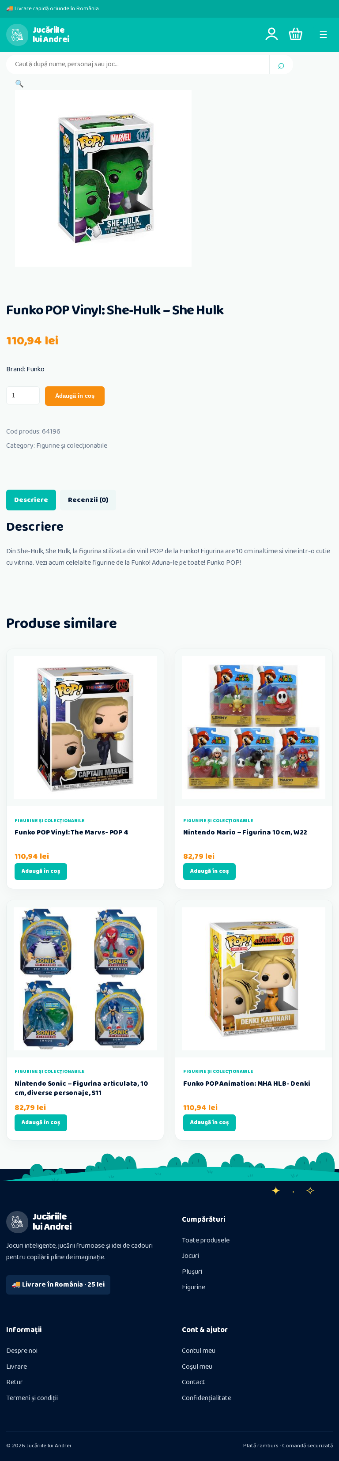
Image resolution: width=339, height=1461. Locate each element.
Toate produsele (206, 1240)
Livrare (16, 1366)
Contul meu (198, 1350)
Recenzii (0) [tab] (88, 500)
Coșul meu (197, 1366)
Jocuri (190, 1255)
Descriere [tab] (31, 500)
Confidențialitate (206, 1398)
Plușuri (192, 1271)
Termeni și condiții (32, 1398)
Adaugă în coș (74, 396)
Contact (193, 1382)
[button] (19, 84)
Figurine (193, 1287)
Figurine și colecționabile (71, 445)
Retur (14, 1382)
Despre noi (22, 1350)
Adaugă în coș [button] (41, 871)
